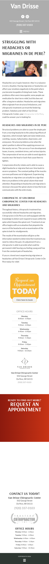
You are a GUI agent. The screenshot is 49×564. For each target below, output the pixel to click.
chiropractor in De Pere (33, 114)
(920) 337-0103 (24, 25)
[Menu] (24, 560)
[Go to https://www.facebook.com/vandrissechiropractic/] (22, 17)
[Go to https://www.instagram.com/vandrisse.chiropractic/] (27, 17)
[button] (24, 425)
